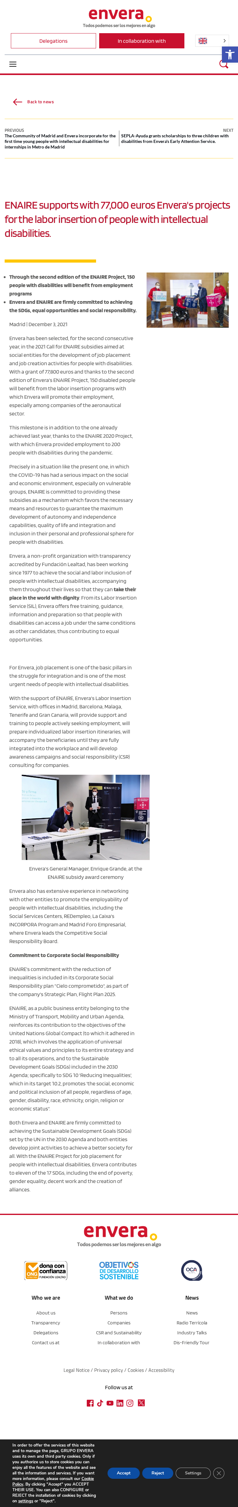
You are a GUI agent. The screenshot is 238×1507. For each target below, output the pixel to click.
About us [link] (45, 1313)
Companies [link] (119, 1323)
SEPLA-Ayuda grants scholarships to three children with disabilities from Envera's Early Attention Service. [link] (175, 138)
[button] (12, 64)
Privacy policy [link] (109, 1370)
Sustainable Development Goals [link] (79, 1131)
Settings (193, 1473)
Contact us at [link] (46, 1342)
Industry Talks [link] (192, 1333)
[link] (230, 55)
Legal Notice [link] (77, 1370)
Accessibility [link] (161, 1370)
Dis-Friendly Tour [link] (191, 1342)
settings (25, 1501)
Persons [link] (118, 1313)
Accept (123, 1473)
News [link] (192, 1313)
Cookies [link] (136, 1370)
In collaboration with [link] (119, 1342)
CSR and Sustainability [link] (119, 1333)
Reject (158, 1473)
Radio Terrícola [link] (192, 1323)
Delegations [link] (45, 1333)
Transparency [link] (45, 1323)
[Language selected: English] (212, 41)
